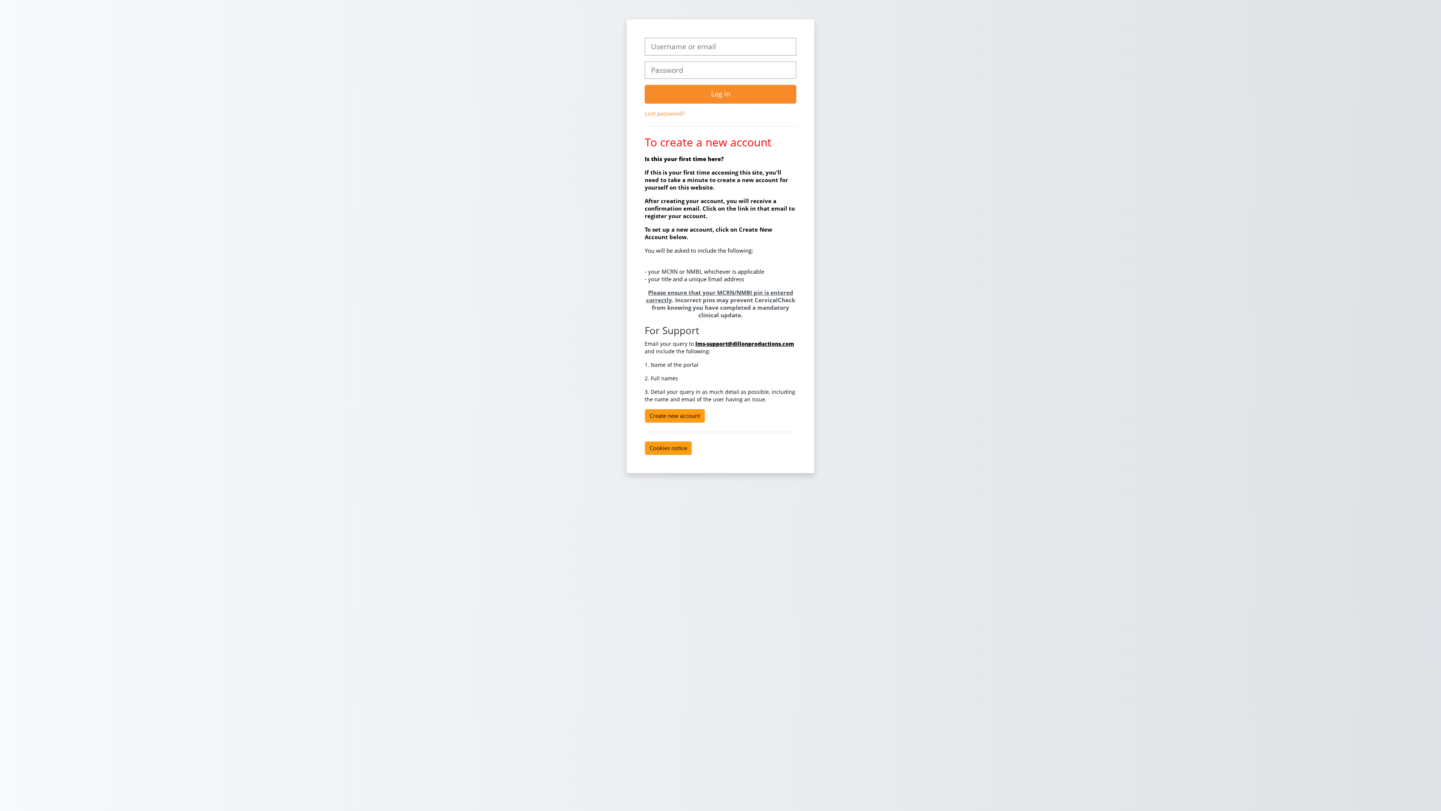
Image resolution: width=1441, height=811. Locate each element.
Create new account (675, 415)
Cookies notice (668, 448)
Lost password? (664, 113)
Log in (720, 93)
